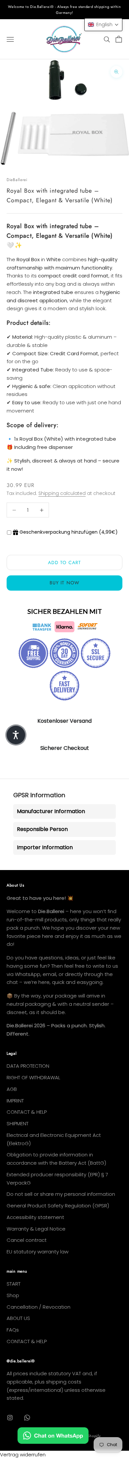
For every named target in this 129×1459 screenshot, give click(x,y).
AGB (12, 1089)
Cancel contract (27, 1240)
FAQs (13, 1329)
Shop (13, 1295)
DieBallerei (17, 180)
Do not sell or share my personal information (61, 1194)
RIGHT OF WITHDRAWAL (33, 1077)
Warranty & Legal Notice (36, 1228)
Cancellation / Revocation (38, 1306)
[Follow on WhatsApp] (27, 1417)
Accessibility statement (35, 1217)
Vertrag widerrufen (23, 1454)
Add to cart (64, 562)
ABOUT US (18, 1318)
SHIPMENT (17, 1123)
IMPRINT (15, 1100)
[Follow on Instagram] (10, 1417)
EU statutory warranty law (37, 1251)
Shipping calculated (62, 493)
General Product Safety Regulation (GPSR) (58, 1205)
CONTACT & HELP (27, 1111)
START (14, 1283)
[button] (103, 25)
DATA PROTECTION (28, 1065)
